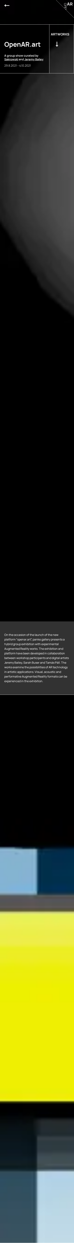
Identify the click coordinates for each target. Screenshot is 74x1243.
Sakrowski (11, 59)
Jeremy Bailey (33, 59)
